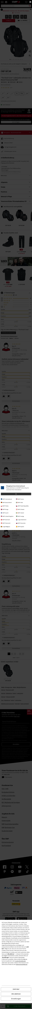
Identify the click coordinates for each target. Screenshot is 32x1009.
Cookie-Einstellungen (20, 961)
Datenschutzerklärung (21, 964)
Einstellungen (16, 999)
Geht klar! (16, 989)
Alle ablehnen (16, 994)
